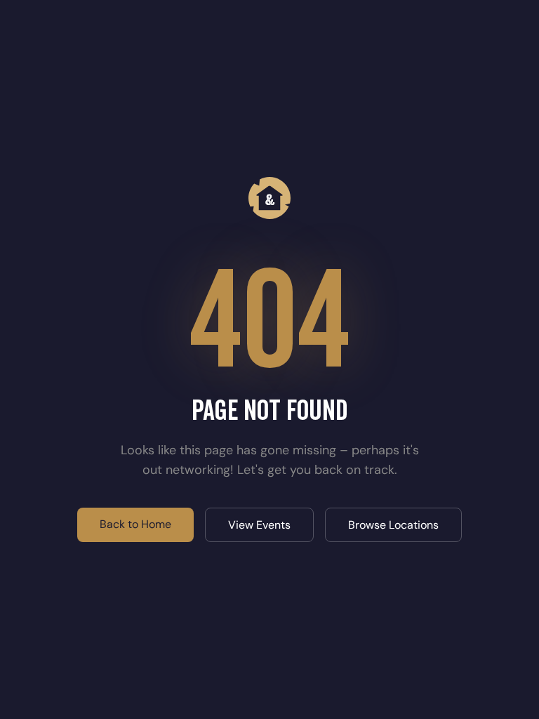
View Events (259, 525)
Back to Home (135, 524)
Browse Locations (393, 525)
